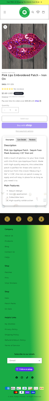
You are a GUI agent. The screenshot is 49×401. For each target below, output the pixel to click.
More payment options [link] (24, 131)
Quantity (5, 105)
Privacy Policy (11, 329)
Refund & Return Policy (15, 340)
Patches (8, 272)
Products (9, 241)
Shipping (5, 96)
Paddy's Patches (20, 396)
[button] (4, 12)
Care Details (21, 139)
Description (10, 139)
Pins (7, 278)
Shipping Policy (12, 335)
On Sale (8, 309)
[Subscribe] (39, 360)
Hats (7, 298)
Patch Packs (10, 303)
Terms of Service (12, 345)
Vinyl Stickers (11, 283)
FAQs (7, 257)
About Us (9, 236)
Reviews (32, 139)
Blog (7, 246)
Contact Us (10, 252)
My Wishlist (10, 324)
